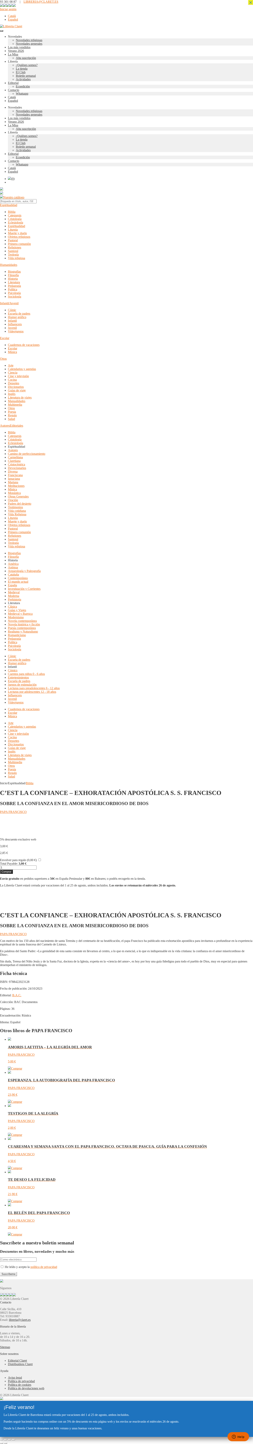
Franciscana (15, 475)
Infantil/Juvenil (9, 303)
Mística (12, 489)
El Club (20, 72)
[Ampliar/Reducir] (1, 1439)
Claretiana (14, 461)
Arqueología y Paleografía (24, 571)
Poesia (12, 411)
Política (12, 289)
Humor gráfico (17, 317)
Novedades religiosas (29, 40)
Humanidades (8, 265)
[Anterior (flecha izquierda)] (1, 1443)
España (12, 585)
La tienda (21, 68)
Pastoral (13, 240)
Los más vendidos (19, 47)
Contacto (13, 90)
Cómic (12, 310)
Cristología (15, 219)
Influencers (15, 324)
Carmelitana (15, 457)
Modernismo (16, 617)
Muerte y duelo (17, 233)
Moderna (13, 596)
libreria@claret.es (20, 1319)
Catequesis (14, 215)
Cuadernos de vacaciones (24, 344)
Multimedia (15, 404)
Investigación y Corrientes (24, 588)
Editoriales (16, 425)
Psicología (14, 293)
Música (12, 352)
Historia (13, 278)
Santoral (13, 251)
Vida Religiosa (17, 514)
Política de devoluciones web (26, 1388)
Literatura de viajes (20, 397)
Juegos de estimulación (22, 684)
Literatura (14, 282)
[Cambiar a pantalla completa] (5, 1439)
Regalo (12, 415)
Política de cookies (19, 1384)
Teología (13, 254)
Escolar (4, 338)
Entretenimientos (18, 677)
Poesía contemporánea (22, 628)
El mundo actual (18, 581)
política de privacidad (43, 1267)
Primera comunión (19, 244)
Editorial (13, 83)
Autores (5, 425)
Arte (10, 365)
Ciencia (12, 372)
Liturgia (13, 229)
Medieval (14, 592)
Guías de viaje (17, 390)
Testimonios (15, 507)
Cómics (12, 670)
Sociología (14, 296)
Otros (11, 408)
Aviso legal (15, 1377)
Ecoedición (23, 86)
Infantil (12, 320)
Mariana (13, 482)
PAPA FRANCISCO (13, 812)
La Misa (13, 54)
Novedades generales (29, 43)
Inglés (11, 394)
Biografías (14, 271)
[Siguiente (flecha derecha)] (5, 1443)
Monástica (14, 493)
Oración (13, 500)
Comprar (6, 871)
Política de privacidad (21, 1381)
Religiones (14, 247)
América (13, 563)
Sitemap (5, 1347)
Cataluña (13, 574)
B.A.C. (16, 995)
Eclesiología (15, 222)
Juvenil (12, 327)
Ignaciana (14, 478)
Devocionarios (17, 468)
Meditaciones (16, 485)
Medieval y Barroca (20, 613)
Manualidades (16, 401)
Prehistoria (14, 599)
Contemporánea (18, 578)
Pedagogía (14, 285)
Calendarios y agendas (22, 369)
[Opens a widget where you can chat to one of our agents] (238, 1437)
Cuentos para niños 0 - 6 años (26, 674)
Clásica (12, 606)
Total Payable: (9, 863)
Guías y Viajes (17, 610)
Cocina (12, 379)
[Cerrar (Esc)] (13, 1439)
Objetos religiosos (19, 236)
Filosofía (13, 275)
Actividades (23, 79)
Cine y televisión (18, 376)
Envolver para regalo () (18, 860)
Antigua (13, 567)
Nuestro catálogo (13, 197)
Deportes (13, 383)
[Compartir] (9, 1439)
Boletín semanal (26, 75)
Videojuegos (16, 331)
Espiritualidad (8, 205)
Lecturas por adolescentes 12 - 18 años (32, 691)
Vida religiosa (16, 258)
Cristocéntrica (16, 464)
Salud (11, 419)
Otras (3, 358)
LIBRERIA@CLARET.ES (41, 1)
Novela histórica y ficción (24, 624)
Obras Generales (18, 496)
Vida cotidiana (17, 510)
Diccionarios (16, 386)
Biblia (11, 211)
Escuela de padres (19, 313)
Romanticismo (17, 635)
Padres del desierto (19, 503)
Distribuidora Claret (20, 1364)
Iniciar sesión (8, 9)
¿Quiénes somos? (27, 65)
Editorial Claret (17, 1360)
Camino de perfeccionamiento (26, 453)
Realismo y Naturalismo (23, 631)
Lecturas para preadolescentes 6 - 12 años (34, 688)
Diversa (13, 471)
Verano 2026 (16, 50)
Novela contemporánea (22, 621)
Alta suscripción (26, 58)
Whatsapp (22, 93)
